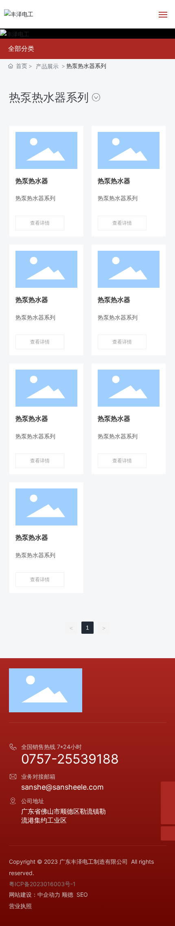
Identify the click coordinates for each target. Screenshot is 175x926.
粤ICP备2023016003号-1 (42, 883)
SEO (82, 894)
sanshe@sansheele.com (62, 787)
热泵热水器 (31, 181)
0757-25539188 (70, 759)
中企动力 (48, 894)
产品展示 (47, 66)
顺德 (67, 894)
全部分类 (21, 48)
